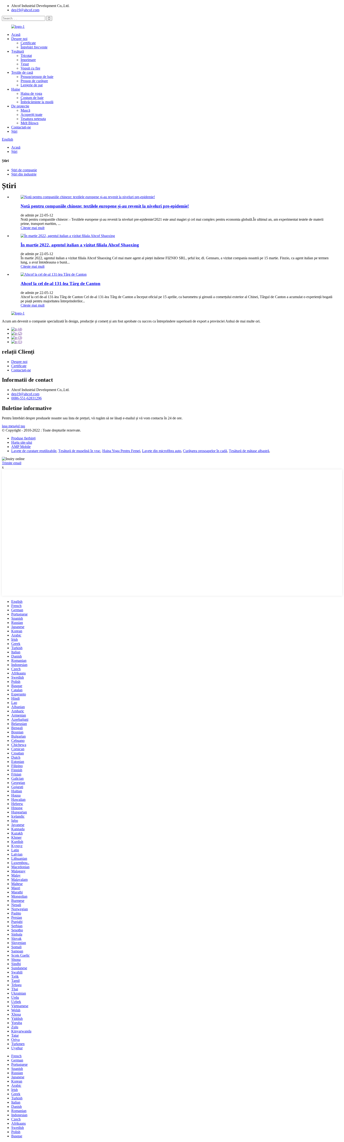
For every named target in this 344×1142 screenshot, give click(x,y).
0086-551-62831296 (26, 398)
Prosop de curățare (34, 81)
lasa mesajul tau (13, 426)
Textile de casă (22, 72)
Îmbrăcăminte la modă (37, 102)
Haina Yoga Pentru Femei (121, 451)
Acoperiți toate (31, 115)
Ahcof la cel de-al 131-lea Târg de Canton (60, 283)
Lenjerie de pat (32, 85)
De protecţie (20, 106)
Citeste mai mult (32, 228)
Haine (15, 89)
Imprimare (28, 60)
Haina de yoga (31, 93)
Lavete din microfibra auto (161, 451)
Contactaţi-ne (21, 127)
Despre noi (19, 39)
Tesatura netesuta (33, 119)
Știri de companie (24, 170)
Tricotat (26, 56)
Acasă (15, 35)
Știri (14, 131)
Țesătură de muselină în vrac (79, 451)
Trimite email (11, 463)
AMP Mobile (21, 447)
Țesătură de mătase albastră (249, 451)
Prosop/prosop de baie (37, 77)
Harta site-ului (21, 442)
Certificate (28, 43)
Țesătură (17, 51)
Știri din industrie (24, 174)
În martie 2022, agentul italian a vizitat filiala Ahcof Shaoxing (80, 244)
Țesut (25, 64)
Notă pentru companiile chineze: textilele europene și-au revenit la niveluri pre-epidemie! (105, 206)
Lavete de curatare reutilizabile (33, 451)
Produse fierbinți (23, 438)
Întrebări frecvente (34, 47)
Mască (25, 110)
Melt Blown (29, 123)
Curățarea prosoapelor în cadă (205, 451)
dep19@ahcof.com (25, 10)
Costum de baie (32, 98)
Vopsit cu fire (30, 68)
